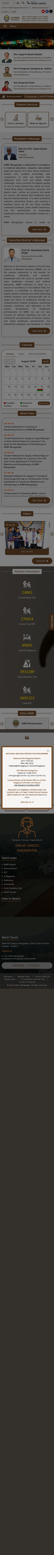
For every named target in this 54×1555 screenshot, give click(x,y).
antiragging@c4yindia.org (19, 775)
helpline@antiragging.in (18, 766)
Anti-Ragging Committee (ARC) (27, 785)
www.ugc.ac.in (27, 802)
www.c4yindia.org (38, 775)
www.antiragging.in (37, 766)
